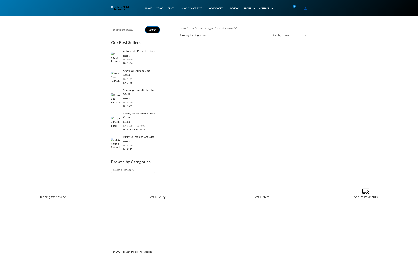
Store (159, 8)
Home (148, 8)
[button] (299, 8)
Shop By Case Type (191, 8)
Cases (171, 8)
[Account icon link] (305, 8)
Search (152, 29)
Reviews (234, 8)
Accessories (216, 8)
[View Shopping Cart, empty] (292, 8)
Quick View (199, 98)
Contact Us (266, 8)
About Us (249, 8)
